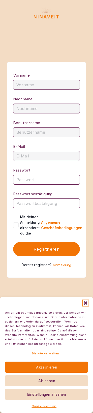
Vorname (21, 75)
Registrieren (46, 249)
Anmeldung (62, 265)
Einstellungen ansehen (46, 394)
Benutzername (26, 122)
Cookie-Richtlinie (44, 406)
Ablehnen (46, 380)
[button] (85, 303)
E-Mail (19, 146)
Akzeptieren (46, 367)
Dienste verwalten (45, 353)
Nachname (22, 98)
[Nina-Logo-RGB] (46, 12)
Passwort (22, 170)
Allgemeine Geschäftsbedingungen (61, 225)
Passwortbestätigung (32, 193)
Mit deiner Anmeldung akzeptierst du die (51, 225)
